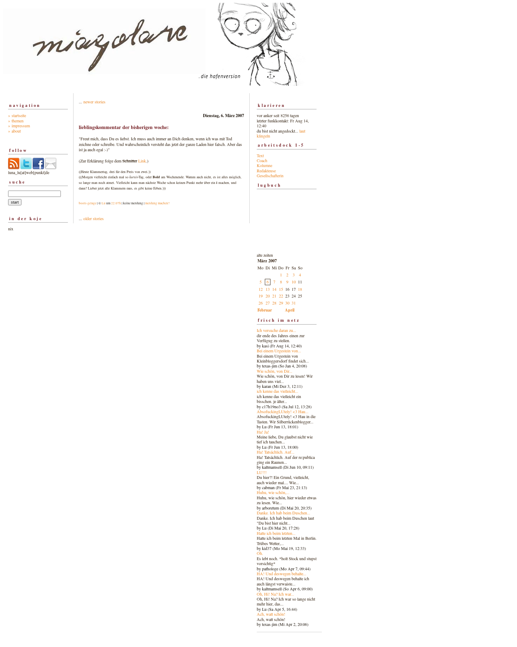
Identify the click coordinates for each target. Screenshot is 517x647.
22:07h (116, 203)
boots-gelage (87, 203)
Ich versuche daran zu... (276, 330)
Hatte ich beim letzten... (276, 533)
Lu (104, 203)
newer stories (94, 101)
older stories (93, 218)
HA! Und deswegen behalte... (281, 573)
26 (260, 303)
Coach (262, 160)
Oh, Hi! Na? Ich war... (275, 594)
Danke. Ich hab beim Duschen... (283, 512)
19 (260, 296)
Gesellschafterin (270, 175)
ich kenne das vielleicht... (277, 391)
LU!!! (262, 472)
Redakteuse (266, 170)
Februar (264, 310)
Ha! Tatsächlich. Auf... (275, 452)
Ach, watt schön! (271, 614)
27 (268, 303)
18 (300, 289)
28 (274, 303)
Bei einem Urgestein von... (279, 350)
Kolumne (264, 165)
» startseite (17, 115)
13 (268, 289)
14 (274, 289)
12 (260, 289)
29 (281, 303)
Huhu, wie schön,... (273, 492)
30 (287, 303)
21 (274, 296)
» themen (16, 120)
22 (281, 296)
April (289, 310)
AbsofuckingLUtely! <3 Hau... (282, 411)
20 (268, 296)
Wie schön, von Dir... (274, 371)
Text (260, 155)
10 (294, 281)
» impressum (19, 125)
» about (14, 131)
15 (281, 289)
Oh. (260, 553)
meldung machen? (157, 203)
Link (142, 161)
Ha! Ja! (263, 432)
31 (294, 303)
